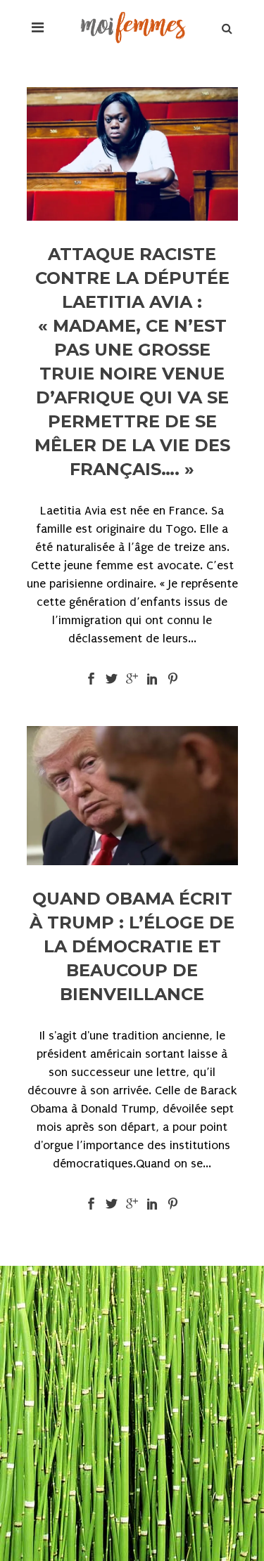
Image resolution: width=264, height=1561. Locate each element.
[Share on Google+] (132, 678)
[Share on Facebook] (91, 678)
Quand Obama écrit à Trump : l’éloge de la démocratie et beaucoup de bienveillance (132, 946)
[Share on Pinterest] (173, 678)
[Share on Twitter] (112, 678)
